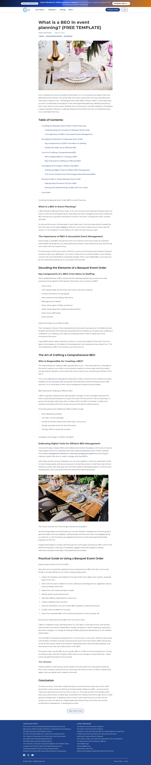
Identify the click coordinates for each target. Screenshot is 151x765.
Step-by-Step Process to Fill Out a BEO (60, 183)
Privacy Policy (118, 761)
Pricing (63, 10)
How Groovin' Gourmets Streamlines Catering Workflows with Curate (44, 726)
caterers (51, 379)
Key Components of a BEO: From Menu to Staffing (65, 143)
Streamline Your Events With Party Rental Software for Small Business (44, 751)
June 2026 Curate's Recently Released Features (37, 739)
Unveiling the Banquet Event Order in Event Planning (64, 126)
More (71, 10)
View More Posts (75, 711)
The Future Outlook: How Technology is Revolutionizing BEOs (70, 174)
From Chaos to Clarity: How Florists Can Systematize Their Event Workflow (100, 739)
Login (124, 10)
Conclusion (46, 192)
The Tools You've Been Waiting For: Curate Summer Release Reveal (43, 734)
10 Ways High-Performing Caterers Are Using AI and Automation (97, 734)
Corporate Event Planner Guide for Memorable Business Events (42, 746)
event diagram (62, 227)
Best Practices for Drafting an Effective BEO (63, 161)
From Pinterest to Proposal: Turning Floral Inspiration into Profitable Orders (46, 743)
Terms (126, 761)
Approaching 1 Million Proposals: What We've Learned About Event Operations (47, 729)
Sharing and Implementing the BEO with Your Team (66, 188)
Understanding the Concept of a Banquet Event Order (67, 130)
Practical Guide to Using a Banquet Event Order (61, 179)
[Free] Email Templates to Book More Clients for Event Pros (95, 751)
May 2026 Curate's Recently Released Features (37, 741)
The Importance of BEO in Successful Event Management (69, 134)
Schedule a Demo (112, 10)
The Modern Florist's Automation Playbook (90, 729)
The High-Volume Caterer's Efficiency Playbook (91, 741)
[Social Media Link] (24, 755)
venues (61, 379)
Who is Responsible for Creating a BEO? (61, 157)
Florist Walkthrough (83, 743)
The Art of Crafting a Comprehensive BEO (59, 152)
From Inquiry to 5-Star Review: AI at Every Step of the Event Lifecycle (44, 736)
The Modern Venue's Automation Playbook (90, 726)
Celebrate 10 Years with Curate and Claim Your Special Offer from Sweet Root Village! (100, 731)
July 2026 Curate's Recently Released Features (37, 731)
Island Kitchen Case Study (85, 748)
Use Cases (40, 10)
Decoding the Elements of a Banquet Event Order (62, 139)
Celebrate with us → (121, 3)
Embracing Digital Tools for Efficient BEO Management (67, 170)
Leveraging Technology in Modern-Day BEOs (60, 166)
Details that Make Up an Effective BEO (60, 148)
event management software (55, 454)
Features (52, 10)
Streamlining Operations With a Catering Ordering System (41, 748)
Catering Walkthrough (83, 746)
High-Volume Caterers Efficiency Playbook (90, 736)
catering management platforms (83, 454)
